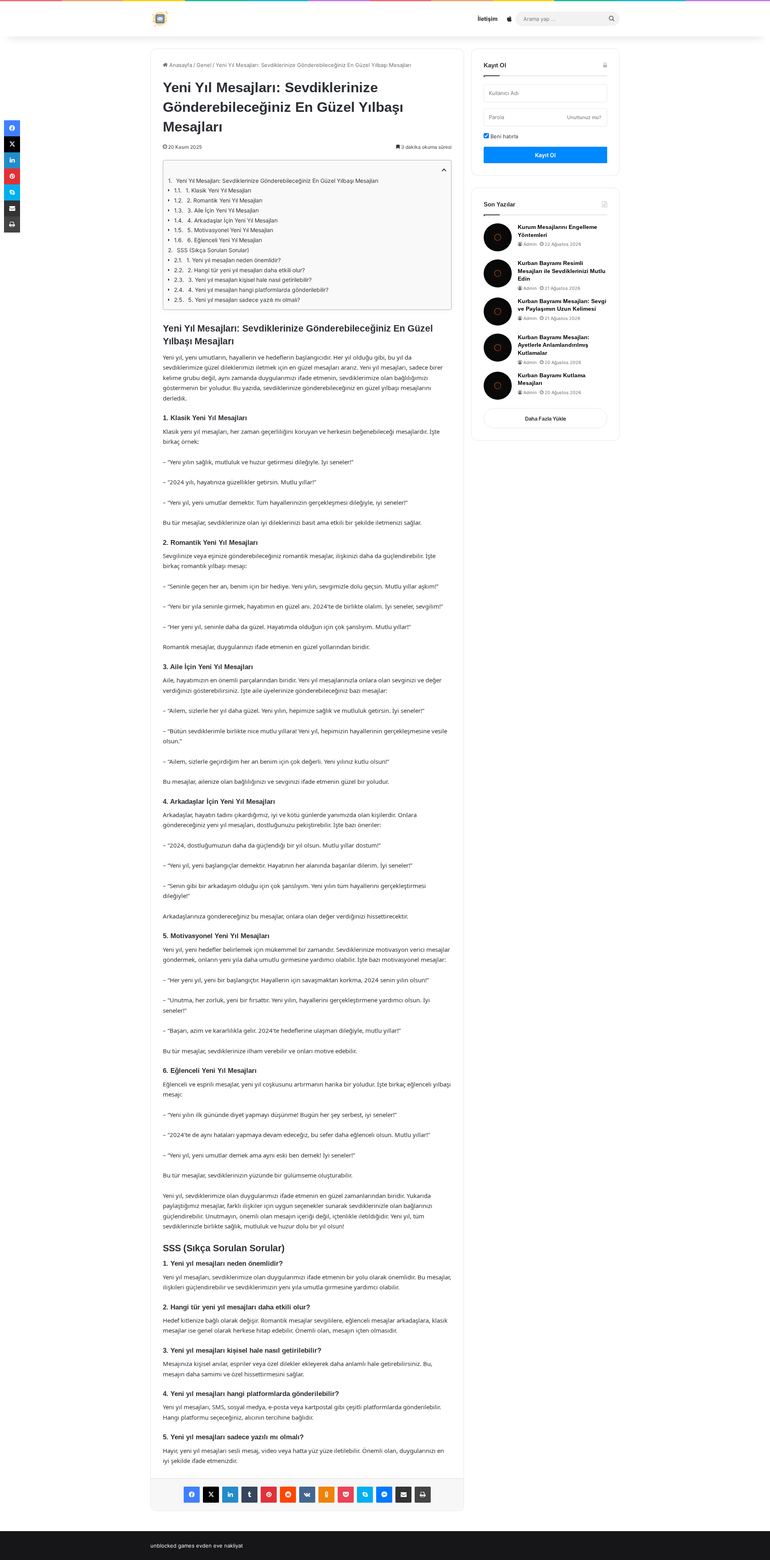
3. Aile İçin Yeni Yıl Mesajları (223, 210)
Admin (530, 244)
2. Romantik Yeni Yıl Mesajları (224, 200)
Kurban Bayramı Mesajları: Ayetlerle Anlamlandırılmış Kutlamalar (554, 345)
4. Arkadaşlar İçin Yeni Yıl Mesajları (232, 220)
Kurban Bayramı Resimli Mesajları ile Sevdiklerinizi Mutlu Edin (562, 271)
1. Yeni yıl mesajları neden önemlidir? (233, 260)
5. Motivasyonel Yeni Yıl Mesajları (230, 230)
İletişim (488, 18)
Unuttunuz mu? (584, 117)
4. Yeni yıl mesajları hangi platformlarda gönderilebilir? (258, 289)
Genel (204, 65)
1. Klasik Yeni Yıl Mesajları (218, 190)
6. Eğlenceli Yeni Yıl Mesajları (224, 240)
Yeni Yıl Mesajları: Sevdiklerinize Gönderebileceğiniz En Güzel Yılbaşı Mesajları (277, 180)
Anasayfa (180, 65)
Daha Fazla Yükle (545, 418)
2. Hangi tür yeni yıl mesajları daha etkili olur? (246, 270)
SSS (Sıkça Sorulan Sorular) (213, 250)
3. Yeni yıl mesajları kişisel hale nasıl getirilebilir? (250, 279)
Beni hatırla (503, 136)
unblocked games (172, 1545)
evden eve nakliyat (219, 1545)
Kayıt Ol (545, 155)
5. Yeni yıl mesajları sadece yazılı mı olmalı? (244, 299)
